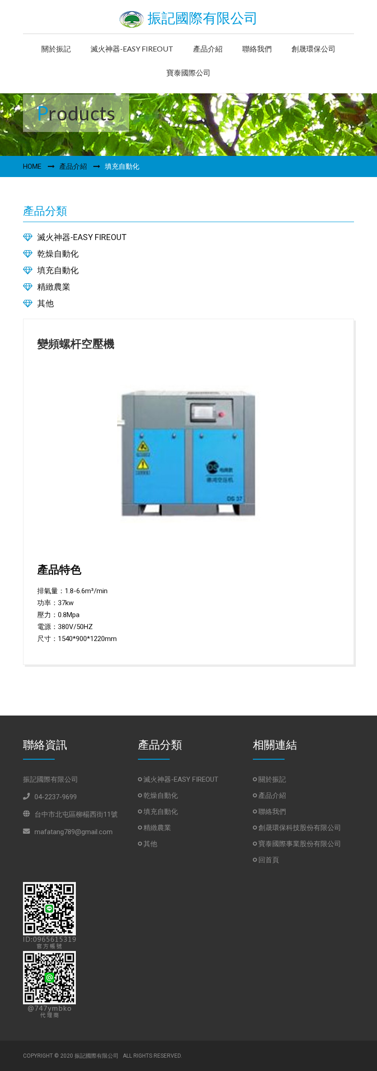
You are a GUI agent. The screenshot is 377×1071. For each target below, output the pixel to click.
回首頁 (268, 860)
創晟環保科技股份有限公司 (299, 828)
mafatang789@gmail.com (73, 832)
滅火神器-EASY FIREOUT (132, 48)
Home (32, 166)
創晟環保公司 (313, 48)
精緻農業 (53, 287)
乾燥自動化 (58, 253)
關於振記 (56, 48)
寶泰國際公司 (188, 72)
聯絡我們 (257, 48)
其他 (45, 303)
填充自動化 (58, 270)
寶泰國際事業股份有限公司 (299, 844)
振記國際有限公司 (201, 18)
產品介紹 (208, 48)
